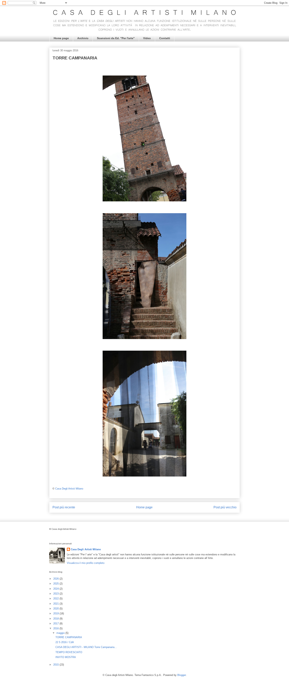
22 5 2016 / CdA (64, 642)
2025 (56, 583)
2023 (56, 593)
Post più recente (63, 507)
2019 (56, 613)
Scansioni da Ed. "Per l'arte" (116, 38)
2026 (56, 578)
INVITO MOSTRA (65, 657)
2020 (56, 608)
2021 (56, 603)
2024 (56, 588)
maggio (60, 632)
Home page (61, 38)
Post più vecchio (225, 507)
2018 (56, 618)
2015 (56, 664)
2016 (56, 628)
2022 (56, 598)
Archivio (82, 38)
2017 (56, 623)
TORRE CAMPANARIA (68, 637)
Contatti (164, 38)
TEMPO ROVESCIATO (68, 652)
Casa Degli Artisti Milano (86, 549)
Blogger (181, 675)
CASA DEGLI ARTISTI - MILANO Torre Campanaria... (86, 647)
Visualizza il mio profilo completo (85, 562)
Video (147, 38)
